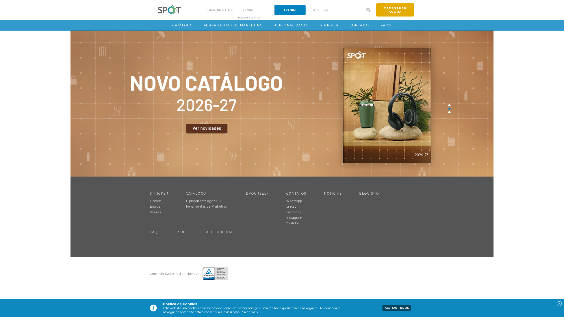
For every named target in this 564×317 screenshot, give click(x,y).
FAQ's (386, 25)
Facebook (293, 212)
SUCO (183, 232)
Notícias (333, 193)
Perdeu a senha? (249, 18)
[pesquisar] (369, 10)
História (155, 201)
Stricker (329, 25)
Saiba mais (250, 312)
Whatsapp (294, 201)
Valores (155, 212)
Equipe (155, 206)
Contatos (359, 25)
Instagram (294, 218)
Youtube (292, 223)
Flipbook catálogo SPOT (204, 201)
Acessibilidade (222, 232)
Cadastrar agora (395, 9)
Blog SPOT (370, 193)
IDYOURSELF (257, 193)
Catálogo (182, 25)
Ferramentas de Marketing (233, 25)
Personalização (291, 25)
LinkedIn (293, 206)
